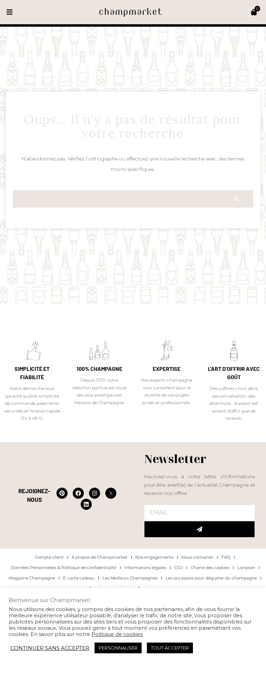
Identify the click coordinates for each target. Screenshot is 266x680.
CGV (178, 567)
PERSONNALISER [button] (118, 648)
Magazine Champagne (32, 578)
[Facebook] (78, 493)
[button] (9, 12)
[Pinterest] (62, 493)
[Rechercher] (237, 199)
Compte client (49, 557)
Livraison (246, 567)
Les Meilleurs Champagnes (130, 578)
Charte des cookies (210, 567)
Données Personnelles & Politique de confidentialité (63, 567)
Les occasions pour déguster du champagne (211, 578)
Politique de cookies (117, 634)
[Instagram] (94, 493)
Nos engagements (154, 557)
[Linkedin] (86, 504)
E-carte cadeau (79, 578)
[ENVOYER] (199, 529)
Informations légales (145, 567)
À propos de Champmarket (99, 557)
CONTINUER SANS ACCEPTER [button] (49, 648)
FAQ (225, 557)
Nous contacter (197, 557)
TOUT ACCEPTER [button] (170, 648)
